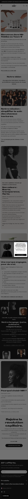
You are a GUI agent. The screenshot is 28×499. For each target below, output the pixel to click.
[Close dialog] (26, 243)
